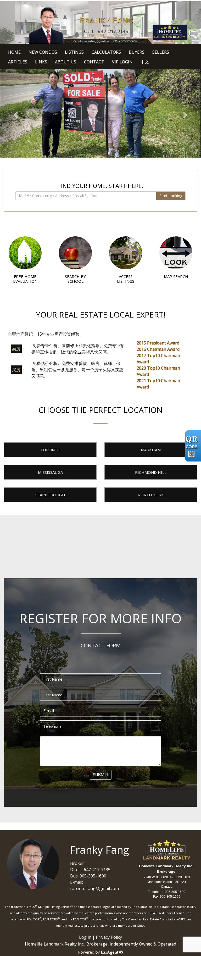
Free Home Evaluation (25, 279)
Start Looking (170, 195)
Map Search (176, 276)
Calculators (106, 52)
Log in (85, 937)
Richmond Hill (150, 472)
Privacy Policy (109, 937)
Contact (94, 62)
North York (151, 494)
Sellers (160, 52)
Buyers (136, 52)
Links (41, 62)
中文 (145, 62)
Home (14, 52)
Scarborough (50, 494)
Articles (17, 62)
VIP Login (122, 62)
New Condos (43, 52)
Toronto (50, 449)
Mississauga (50, 472)
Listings (74, 52)
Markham (151, 449)
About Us (65, 62)
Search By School (75, 279)
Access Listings (125, 279)
